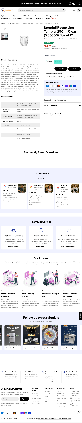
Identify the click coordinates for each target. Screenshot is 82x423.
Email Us (50, 3)
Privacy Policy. (7, 405)
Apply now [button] (58, 61)
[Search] (63, 10)
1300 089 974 (57, 3)
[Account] (74, 10)
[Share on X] (55, 114)
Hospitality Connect (11, 418)
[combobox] (42, 10)
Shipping (53, 48)
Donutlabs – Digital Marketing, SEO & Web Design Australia (54, 418)
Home (3, 23)
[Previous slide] (39, 178)
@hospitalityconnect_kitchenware (15, 348)
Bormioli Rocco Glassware (14, 23)
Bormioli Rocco (53, 39)
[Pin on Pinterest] (60, 114)
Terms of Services (22, 403)
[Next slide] (43, 178)
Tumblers (65, 39)
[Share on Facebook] (51, 114)
